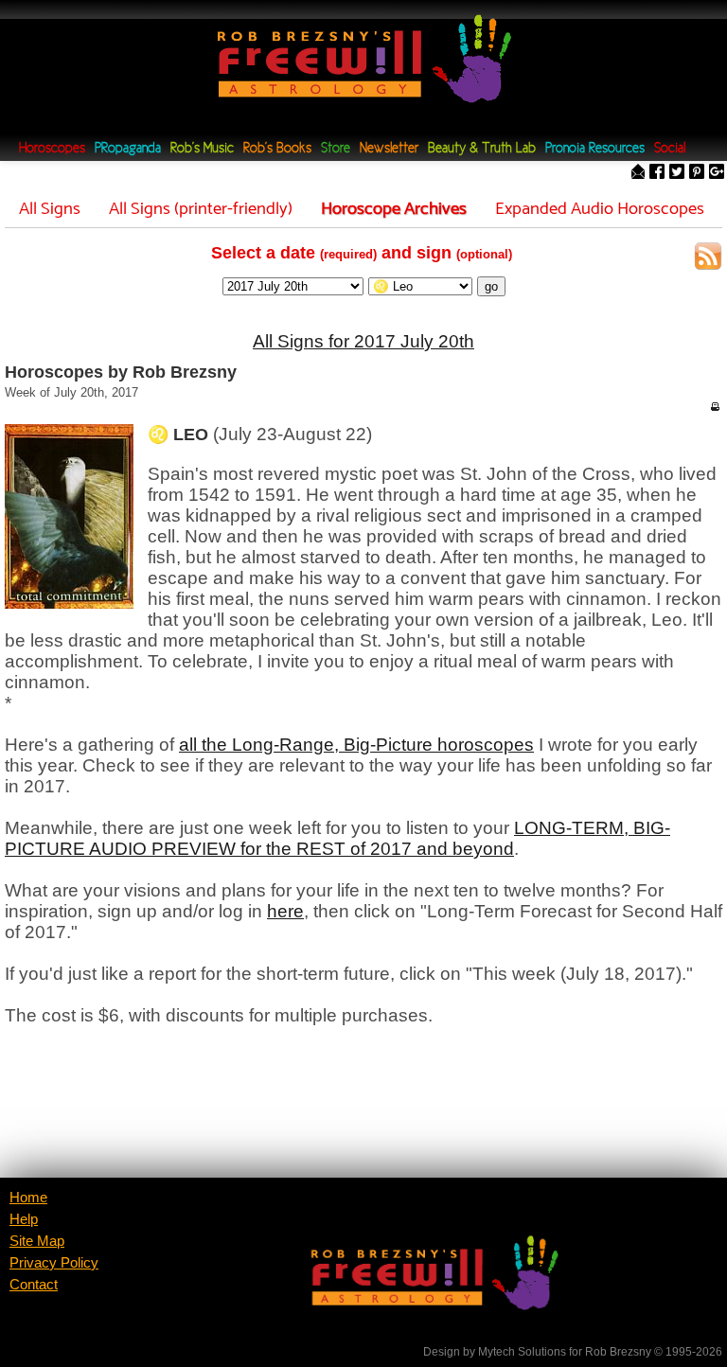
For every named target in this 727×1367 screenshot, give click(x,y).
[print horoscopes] (714, 406)
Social (669, 149)
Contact (33, 1284)
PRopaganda (128, 149)
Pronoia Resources (595, 149)
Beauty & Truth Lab (482, 149)
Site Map (36, 1241)
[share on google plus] (716, 173)
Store (335, 149)
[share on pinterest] (696, 173)
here (285, 911)
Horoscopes (52, 149)
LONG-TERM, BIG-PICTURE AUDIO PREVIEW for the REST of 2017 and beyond (337, 838)
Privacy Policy (53, 1262)
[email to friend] (638, 173)
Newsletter (389, 149)
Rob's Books (277, 149)
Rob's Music (202, 149)
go (491, 286)
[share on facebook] (657, 173)
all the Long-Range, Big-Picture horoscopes (356, 745)
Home (28, 1197)
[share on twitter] (676, 173)
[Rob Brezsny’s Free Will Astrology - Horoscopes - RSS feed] (708, 258)
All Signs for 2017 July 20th (363, 341)
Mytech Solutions (522, 1351)
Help (23, 1219)
